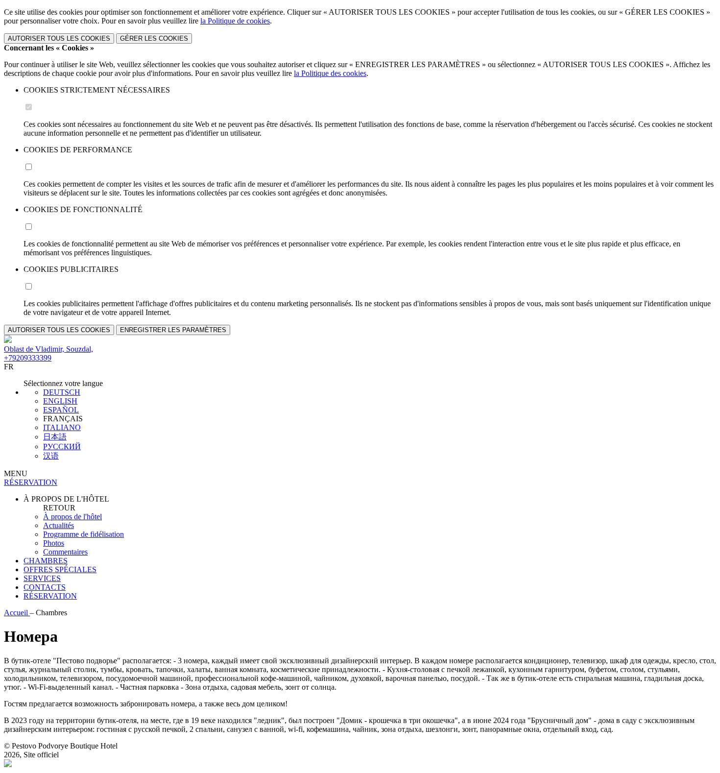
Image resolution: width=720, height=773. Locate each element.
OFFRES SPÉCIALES (60, 569)
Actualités (58, 525)
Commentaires (65, 552)
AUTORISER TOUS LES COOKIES (59, 38)
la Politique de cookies (235, 21)
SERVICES (42, 578)
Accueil (17, 612)
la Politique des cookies (330, 73)
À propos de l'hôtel (72, 516)
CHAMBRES (46, 560)
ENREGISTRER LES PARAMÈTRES (173, 330)
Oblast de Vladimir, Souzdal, (48, 349)
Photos (53, 543)
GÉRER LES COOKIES (154, 38)
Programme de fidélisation (83, 534)
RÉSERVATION (50, 596)
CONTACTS (45, 587)
